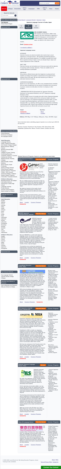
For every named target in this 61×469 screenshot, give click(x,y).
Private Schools (5, 188)
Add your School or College (8, 286)
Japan (43, 20)
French (3, 203)
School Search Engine (6, 23)
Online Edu (24, 8)
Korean (3, 220)
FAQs (57, 459)
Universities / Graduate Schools (9, 176)
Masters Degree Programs (8, 175)
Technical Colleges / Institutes (8, 173)
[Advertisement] (36, 15)
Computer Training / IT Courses (9, 155)
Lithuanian (3, 221)
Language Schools (31, 20)
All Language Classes (6, 136)
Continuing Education (6, 154)
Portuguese (4, 223)
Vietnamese (4, 232)
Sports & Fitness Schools (7, 167)
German (3, 205)
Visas (50, 8)
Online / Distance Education (8, 143)
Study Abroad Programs (7, 169)
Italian (2, 206)
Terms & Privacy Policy (46, 462)
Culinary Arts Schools (6, 157)
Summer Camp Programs (7, 189)
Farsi (2, 212)
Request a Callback (25, 113)
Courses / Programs (36, 202)
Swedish (3, 228)
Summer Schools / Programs (8, 170)
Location (43, 113)
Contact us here (28, 44)
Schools (4, 8)
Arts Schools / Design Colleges (9, 145)
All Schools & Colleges (6, 134)
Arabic (2, 208)
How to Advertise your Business (9, 285)
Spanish (3, 202)
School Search (21, 20)
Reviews (43, 365)
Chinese (3, 209)
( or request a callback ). (26, 47)
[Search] (15, 15)
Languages (31, 8)
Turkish (3, 231)
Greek (2, 214)
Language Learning (6, 186)
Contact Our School (50, 467)
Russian (3, 226)
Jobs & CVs (45, 8)
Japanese (38, 20)
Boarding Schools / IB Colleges (9, 180)
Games (57, 8)
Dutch (2, 211)
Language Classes (6, 142)
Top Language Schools (7, 275)
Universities (17, 8)
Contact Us (23, 111)
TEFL (38, 8)
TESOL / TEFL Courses (7, 172)
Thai (2, 229)
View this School (40, 159)
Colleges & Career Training (8, 152)
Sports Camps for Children (8, 191)
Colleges (10, 8)
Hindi (2, 215)
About (42, 111)
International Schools (6, 182)
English (3, 200)
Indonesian (4, 217)
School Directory (5, 133)
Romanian (3, 225)
